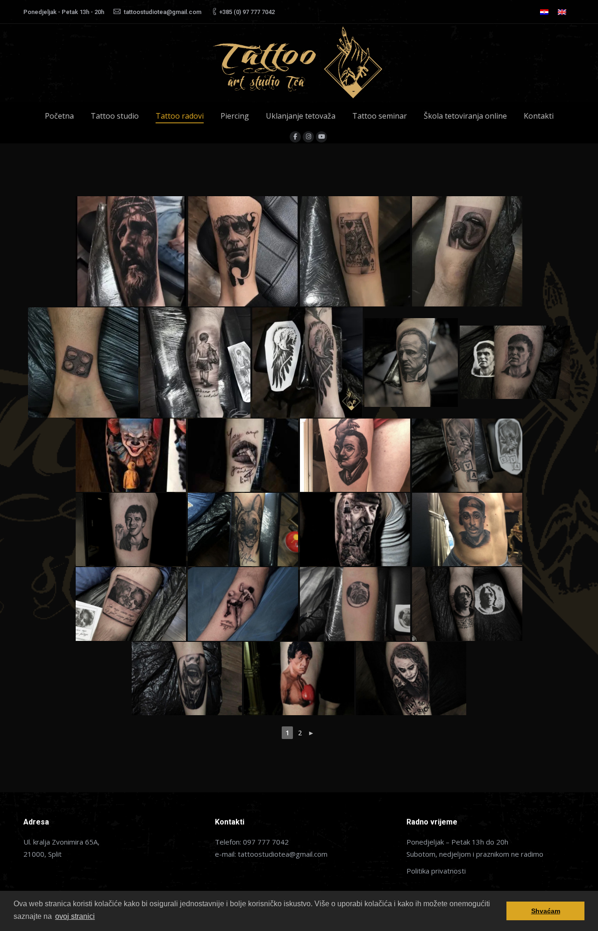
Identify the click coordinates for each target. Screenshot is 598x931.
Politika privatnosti (436, 870)
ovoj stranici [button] (75, 916)
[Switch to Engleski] (562, 12)
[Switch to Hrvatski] (544, 12)
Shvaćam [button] (545, 911)
